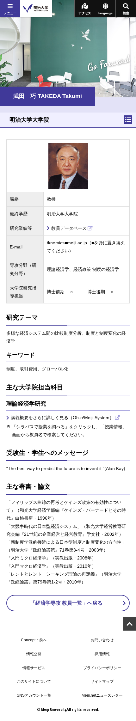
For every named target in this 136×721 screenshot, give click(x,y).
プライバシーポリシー (102, 668)
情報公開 (33, 654)
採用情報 (102, 654)
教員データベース (69, 228)
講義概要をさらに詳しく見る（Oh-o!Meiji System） (62, 417)
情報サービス (33, 668)
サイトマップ (102, 681)
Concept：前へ (34, 640)
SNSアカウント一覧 (34, 695)
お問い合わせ (102, 640)
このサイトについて (34, 681)
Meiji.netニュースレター (102, 695)
